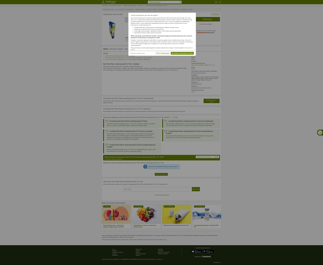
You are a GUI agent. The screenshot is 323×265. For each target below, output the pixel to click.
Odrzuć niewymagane (162, 53)
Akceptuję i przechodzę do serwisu (182, 53)
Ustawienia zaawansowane (137, 53)
